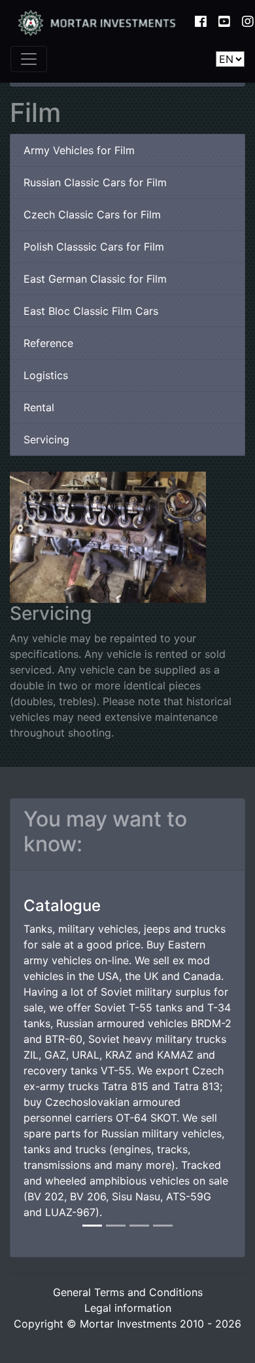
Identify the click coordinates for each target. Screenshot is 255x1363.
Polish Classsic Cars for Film (94, 246)
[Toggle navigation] (28, 59)
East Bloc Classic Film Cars (91, 310)
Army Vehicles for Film (79, 150)
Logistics (46, 375)
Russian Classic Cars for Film (95, 182)
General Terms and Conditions (128, 1292)
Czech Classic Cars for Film (92, 214)
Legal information (127, 1307)
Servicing (46, 439)
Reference (48, 343)
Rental (39, 407)
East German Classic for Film (95, 278)
